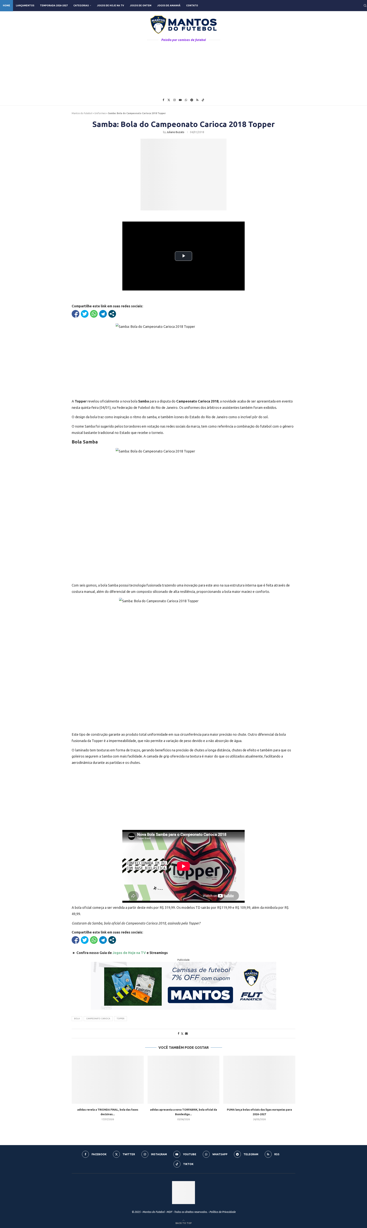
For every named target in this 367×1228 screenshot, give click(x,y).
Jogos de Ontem (140, 5)
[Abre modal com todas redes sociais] (112, 314)
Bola (77, 1018)
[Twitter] (168, 100)
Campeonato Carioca (98, 1018)
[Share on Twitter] (182, 1033)
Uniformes (100, 113)
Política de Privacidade (222, 1211)
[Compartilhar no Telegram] (103, 314)
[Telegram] (191, 100)
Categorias (81, 5)
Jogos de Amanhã (168, 5)
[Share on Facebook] (178, 1033)
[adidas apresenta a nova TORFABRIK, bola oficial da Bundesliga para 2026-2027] (184, 1080)
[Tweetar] (85, 314)
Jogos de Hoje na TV (110, 5)
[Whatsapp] (186, 100)
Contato (192, 5)
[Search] (365, 5)
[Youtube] (180, 100)
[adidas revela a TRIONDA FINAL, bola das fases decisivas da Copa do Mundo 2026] (108, 1080)
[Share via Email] (186, 1033)
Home (6, 5)
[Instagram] (174, 100)
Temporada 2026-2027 (54, 5)
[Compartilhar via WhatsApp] (94, 314)
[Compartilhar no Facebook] (75, 314)
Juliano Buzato (175, 132)
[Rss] (197, 100)
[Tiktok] (203, 100)
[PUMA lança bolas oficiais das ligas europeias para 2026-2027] (259, 1080)
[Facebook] (163, 100)
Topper (120, 1018)
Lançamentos (25, 5)
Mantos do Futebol (82, 113)
